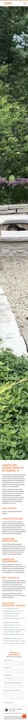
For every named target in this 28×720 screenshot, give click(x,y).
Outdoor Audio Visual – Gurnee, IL (12, 625)
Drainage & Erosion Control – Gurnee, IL (14, 611)
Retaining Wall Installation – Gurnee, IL (13, 638)
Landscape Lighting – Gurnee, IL (12, 622)
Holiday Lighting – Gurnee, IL (11, 615)
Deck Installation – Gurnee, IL (11, 608)
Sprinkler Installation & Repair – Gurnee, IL (14, 641)
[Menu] (24, 3)
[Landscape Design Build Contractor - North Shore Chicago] (11, 3)
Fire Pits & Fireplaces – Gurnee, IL (12, 613)
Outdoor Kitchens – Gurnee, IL (11, 627)
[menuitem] (24, 3)
